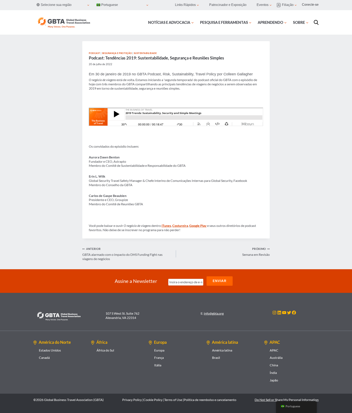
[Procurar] (316, 22)
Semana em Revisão (256, 251)
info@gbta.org (214, 313)
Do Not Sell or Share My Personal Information (287, 400)
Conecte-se (310, 4)
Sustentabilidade (145, 53)
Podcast (94, 53)
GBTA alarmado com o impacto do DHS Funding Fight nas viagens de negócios (122, 254)
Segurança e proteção (117, 53)
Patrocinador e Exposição (227, 5)
